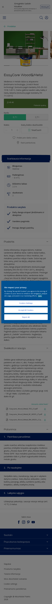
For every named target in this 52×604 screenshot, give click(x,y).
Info (40, 296)
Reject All (26, 317)
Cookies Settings (26, 303)
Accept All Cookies (26, 310)
